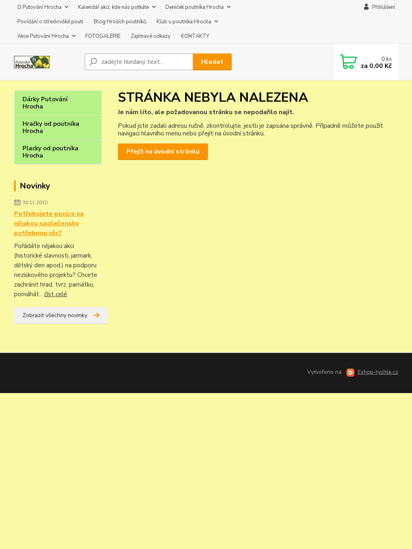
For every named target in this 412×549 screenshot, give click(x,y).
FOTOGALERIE (102, 36)
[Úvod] (46, 62)
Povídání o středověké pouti (50, 21)
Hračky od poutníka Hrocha (51, 127)
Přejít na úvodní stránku (163, 151)
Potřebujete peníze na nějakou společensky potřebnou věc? (49, 223)
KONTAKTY (195, 36)
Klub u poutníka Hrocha (184, 21)
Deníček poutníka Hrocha (194, 7)
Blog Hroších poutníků (120, 21)
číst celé (55, 294)
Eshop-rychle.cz (378, 372)
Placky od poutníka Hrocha (50, 152)
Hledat (212, 61)
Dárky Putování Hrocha (45, 103)
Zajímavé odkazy (151, 36)
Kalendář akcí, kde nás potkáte (113, 7)
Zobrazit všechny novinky (55, 315)
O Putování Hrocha (39, 7)
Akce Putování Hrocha (43, 36)
